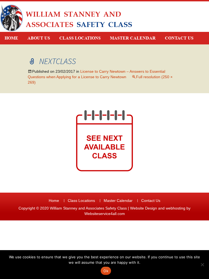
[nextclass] (104, 140)
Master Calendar (133, 38)
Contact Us (179, 38)
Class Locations (80, 38)
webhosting (175, 208)
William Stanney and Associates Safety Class (88, 208)
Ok (105, 271)
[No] (202, 264)
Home (11, 38)
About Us (38, 38)
